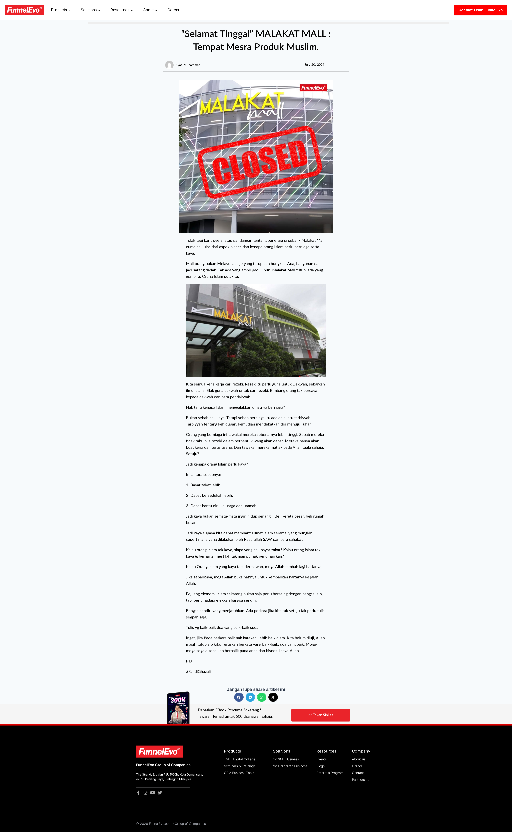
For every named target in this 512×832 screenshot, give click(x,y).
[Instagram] (145, 793)
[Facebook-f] (138, 793)
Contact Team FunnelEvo (481, 10)
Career (173, 10)
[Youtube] (152, 793)
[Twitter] (160, 793)
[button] (239, 697)
